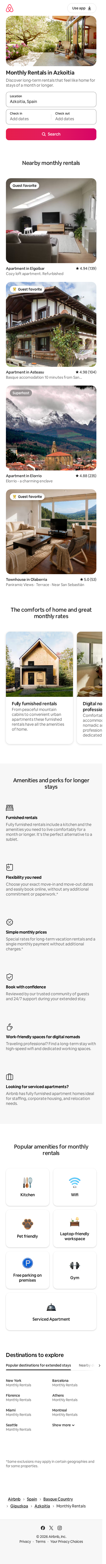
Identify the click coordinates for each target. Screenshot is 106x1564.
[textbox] (28, 119)
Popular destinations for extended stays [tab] (38, 1365)
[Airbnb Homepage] (9, 8)
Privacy (25, 1541)
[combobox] (51, 102)
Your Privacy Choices (66, 1541)
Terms (40, 1541)
